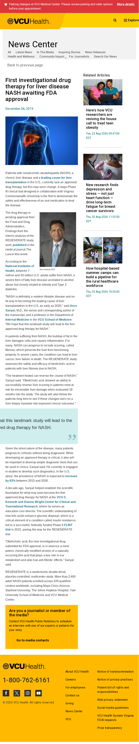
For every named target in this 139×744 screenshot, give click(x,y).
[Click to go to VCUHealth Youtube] (38, 693)
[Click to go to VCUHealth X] (17, 693)
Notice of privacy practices (115, 679)
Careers (70, 679)
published (20, 244)
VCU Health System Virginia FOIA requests (115, 718)
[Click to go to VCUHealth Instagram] (27, 693)
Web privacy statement (112, 699)
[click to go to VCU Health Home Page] (28, 22)
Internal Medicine (17, 319)
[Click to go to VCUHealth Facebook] (6, 693)
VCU (68, 719)
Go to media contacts (32, 640)
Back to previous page (25, 65)
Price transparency (109, 728)
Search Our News (105, 56)
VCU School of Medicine (55, 319)
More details (125, 4)
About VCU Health (77, 671)
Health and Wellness (21, 56)
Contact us (72, 695)
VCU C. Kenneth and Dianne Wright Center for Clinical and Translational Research (40, 502)
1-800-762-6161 (26, 680)
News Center (74, 711)
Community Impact (51, 56)
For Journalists (79, 56)
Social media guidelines (113, 707)
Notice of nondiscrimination (115, 671)
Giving (69, 703)
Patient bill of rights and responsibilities (113, 690)
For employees (75, 687)
